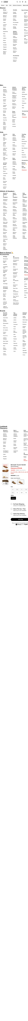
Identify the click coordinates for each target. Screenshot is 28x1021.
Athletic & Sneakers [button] (17, 5)
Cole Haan (24, 98)
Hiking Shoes (4, 111)
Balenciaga (25, 319)
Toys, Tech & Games (16, 296)
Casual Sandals (14, 13)
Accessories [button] (16, 55)
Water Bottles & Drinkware (16, 303)
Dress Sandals (14, 19)
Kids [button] (10, 5)
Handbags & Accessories (5, 451)
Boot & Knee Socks (4, 295)
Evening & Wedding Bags (5, 271)
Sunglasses (15, 294)
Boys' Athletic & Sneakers (25, 205)
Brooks (23, 96)
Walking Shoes (14, 51)
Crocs (23, 101)
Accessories (25, 111)
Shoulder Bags (5, 281)
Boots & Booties (5, 16)
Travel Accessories (15, 300)
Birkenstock (24, 94)
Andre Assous (24, 317)
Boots (4, 97)
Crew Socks (4, 299)
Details (12, 473)
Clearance (24, 117)
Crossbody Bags (5, 267)
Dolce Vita (5, 327)
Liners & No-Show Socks (5, 303)
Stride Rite (24, 157)
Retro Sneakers (5, 229)
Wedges (4, 49)
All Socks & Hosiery (5, 287)
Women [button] (2, 5)
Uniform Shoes (5, 187)
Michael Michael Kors (24, 345)
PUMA (14, 336)
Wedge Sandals (14, 27)
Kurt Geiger (24, 341)
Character (5, 173)
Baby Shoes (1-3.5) (5, 139)
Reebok (15, 339)
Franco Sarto (4, 333)
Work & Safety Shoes (4, 52)
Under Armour (15, 348)
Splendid (24, 350)
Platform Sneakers (5, 226)
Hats (14, 282)
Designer (5, 108)
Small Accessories (15, 291)
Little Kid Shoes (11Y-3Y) (5, 149)
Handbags (15, 58)
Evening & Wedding (15, 273)
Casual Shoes (4, 19)
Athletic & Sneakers (5, 13)
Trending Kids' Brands (24, 135)
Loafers (4, 38)
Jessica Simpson (5, 338)
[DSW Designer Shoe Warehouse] (6, 1)
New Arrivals (24, 114)
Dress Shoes (4, 28)
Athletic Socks (4, 291)
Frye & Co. (5, 335)
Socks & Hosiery (15, 60)
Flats (4, 33)
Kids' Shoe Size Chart (5, 158)
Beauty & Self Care (15, 264)
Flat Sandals (15, 22)
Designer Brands (25, 313)
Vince (24, 355)
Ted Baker (25, 352)
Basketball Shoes (15, 203)
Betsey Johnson (5, 320)
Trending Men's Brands (24, 88)
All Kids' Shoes (5, 163)
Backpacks (5, 258)
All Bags (5, 256)
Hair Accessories (15, 280)
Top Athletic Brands (15, 314)
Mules (4, 40)
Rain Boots (4, 115)
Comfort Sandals (14, 16)
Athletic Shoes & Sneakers (15, 33)
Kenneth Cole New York (25, 337)
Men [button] (7, 5)
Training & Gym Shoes (5, 240)
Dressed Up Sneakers (14, 116)
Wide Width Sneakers (5, 248)
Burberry (24, 324)
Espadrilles (5, 31)
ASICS (14, 320)
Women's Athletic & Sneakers (5, 195)
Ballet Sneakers (5, 203)
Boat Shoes (4, 94)
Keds (14, 326)
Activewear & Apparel (16, 260)
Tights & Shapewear (5, 307)
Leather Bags (4, 275)
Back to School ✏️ (24, 163)
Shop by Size (5, 134)
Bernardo (25, 322)
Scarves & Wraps (15, 285)
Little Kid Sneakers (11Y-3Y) (25, 214)
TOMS (4, 351)
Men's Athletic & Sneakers (15, 195)
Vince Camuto (4, 354)
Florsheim (24, 103)
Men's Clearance (16, 431)
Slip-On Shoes (14, 154)
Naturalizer (5, 343)
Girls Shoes (14, 134)
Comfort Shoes (5, 25)
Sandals (5, 44)
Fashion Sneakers (5, 210)
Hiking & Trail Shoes (5, 214)
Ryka (14, 341)
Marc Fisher (5, 341)
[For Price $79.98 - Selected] (21, 482)
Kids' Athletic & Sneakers (25, 195)
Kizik (14, 329)
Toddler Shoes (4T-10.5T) (4, 144)
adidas (23, 92)
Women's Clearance (5, 431)
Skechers (24, 154)
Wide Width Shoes (4, 123)
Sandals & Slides (16, 451)
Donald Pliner (24, 327)
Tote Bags (5, 283)
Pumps (4, 42)
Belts (14, 267)
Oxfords (14, 126)
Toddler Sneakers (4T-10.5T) (25, 210)
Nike (23, 105)
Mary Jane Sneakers (5, 223)
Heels (4, 36)
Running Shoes (15, 45)
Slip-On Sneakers (15, 48)
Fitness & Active (15, 276)
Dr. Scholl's (5, 330)
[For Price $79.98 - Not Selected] (14, 482)
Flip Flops (15, 24)
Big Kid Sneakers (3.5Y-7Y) (25, 219)
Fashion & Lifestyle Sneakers (15, 41)
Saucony (15, 343)
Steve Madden (5, 348)
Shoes (4, 10)
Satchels (5, 278)
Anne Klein (5, 317)
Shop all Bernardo (14, 466)
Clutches (5, 264)
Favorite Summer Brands (5, 314)
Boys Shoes (14, 158)
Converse (24, 143)
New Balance (24, 148)
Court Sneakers (15, 37)
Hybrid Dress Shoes (13, 121)
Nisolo (24, 348)
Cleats (4, 175)
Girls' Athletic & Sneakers (25, 200)
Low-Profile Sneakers (5, 219)
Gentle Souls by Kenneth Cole (24, 331)
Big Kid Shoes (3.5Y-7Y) (5, 154)
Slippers (5, 47)
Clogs (4, 22)
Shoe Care (15, 288)
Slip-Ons (5, 120)
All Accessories (16, 257)
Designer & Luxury (15, 269)
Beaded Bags (4, 261)
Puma (23, 152)
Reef (23, 107)
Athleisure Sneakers (5, 200)
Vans (14, 351)
